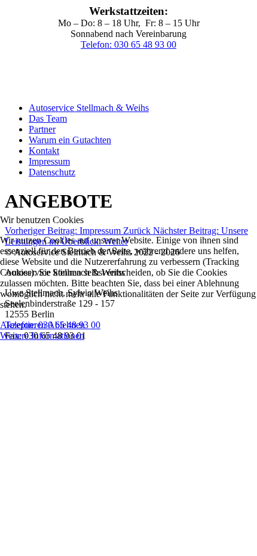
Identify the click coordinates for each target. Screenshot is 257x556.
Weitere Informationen (42, 335)
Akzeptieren (23, 325)
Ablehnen (66, 325)
